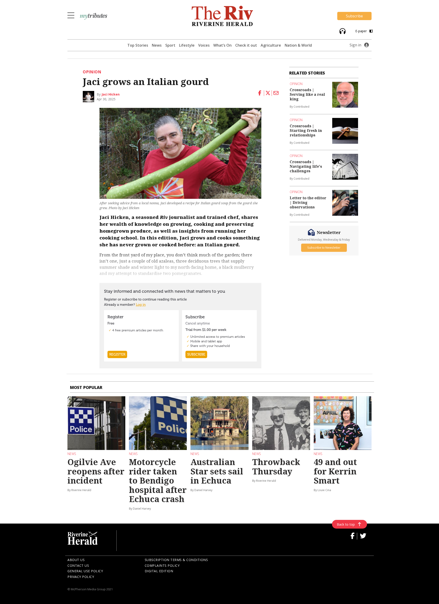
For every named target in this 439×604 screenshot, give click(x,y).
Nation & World (298, 45)
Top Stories (137, 45)
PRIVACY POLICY (80, 577)
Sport (170, 45)
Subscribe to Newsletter (323, 247)
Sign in (355, 45)
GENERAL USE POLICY (85, 571)
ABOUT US (76, 560)
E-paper (361, 31)
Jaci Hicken (111, 94)
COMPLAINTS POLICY (162, 565)
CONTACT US (78, 565)
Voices (204, 45)
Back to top (346, 524)
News (157, 45)
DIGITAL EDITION (159, 571)
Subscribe (354, 16)
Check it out (246, 45)
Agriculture (271, 45)
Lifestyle (187, 45)
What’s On (222, 45)
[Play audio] (342, 31)
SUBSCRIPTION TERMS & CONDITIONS (176, 560)
